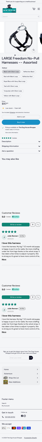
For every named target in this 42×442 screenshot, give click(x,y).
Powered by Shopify (30, 438)
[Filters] (32, 224)
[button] (7, 138)
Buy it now (21, 122)
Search (4, 403)
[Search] (38, 16)
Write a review (15, 224)
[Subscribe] (31, 358)
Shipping (12, 112)
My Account (5, 406)
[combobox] (21, 16)
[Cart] (33, 9)
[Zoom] (34, 50)
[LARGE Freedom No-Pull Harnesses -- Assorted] (15, 180)
